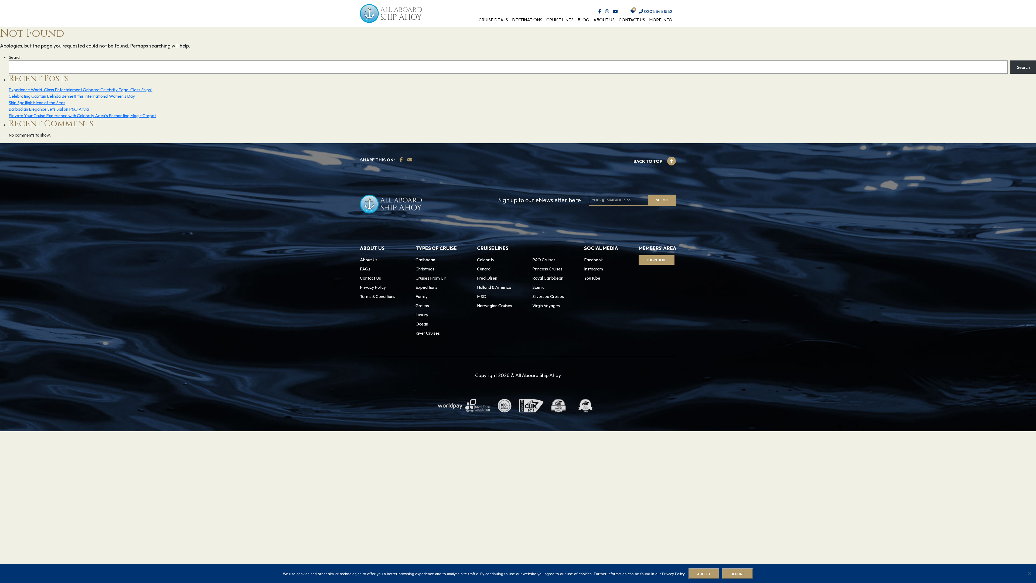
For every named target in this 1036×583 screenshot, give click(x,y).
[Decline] (1029, 573)
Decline (737, 574)
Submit (377, 305)
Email (369, 281)
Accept (704, 574)
